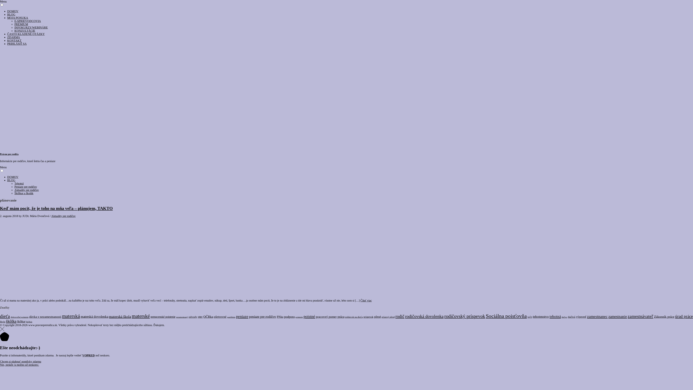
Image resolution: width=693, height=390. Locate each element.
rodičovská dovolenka (424, 316)
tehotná (555, 316)
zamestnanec (597, 316)
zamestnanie (617, 316)
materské (141, 316)
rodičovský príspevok (464, 316)
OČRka (208, 316)
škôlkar (21, 321)
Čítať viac (366, 300)
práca (341, 316)
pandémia (231, 317)
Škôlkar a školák (23, 193)
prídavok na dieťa (354, 317)
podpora (289, 316)
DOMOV (12, 11)
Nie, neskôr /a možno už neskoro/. (19, 364)
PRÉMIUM (21, 24)
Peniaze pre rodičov (25, 186)
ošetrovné (220, 316)
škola (2, 321)
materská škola (120, 316)
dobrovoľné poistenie (20, 317)
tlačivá (571, 316)
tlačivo (564, 317)
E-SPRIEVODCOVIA (27, 21)
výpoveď (581, 316)
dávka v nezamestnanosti (45, 316)
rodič (399, 316)
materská (71, 316)
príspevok (368, 317)
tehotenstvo (541, 316)
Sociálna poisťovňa (506, 316)
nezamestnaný (182, 317)
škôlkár (29, 322)
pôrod (377, 316)
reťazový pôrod (388, 317)
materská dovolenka (94, 316)
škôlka (11, 321)
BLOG (11, 14)
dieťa (5, 316)
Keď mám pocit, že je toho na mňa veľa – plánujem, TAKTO (56, 208)
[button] (2, 5)
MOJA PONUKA (17, 17)
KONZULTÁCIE (24, 30)
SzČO (530, 317)
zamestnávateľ (640, 316)
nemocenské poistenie (163, 316)
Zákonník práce (664, 316)
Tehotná (19, 183)
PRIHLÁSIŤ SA (17, 43)
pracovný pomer (326, 316)
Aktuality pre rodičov (26, 190)
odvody (193, 316)
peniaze (242, 316)
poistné (309, 316)
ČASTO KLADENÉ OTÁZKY (26, 34)
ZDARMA (13, 37)
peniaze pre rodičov (262, 316)
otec (200, 316)
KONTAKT (14, 40)
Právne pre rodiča (9, 154)
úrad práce (684, 316)
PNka (280, 316)
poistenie (299, 317)
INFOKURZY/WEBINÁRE (31, 27)
